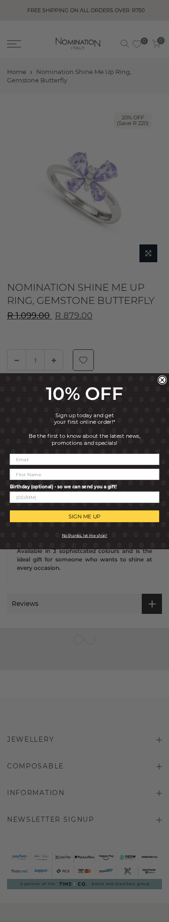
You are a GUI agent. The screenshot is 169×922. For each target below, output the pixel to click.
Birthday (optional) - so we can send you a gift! (63, 486)
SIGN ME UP (85, 516)
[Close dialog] (162, 380)
